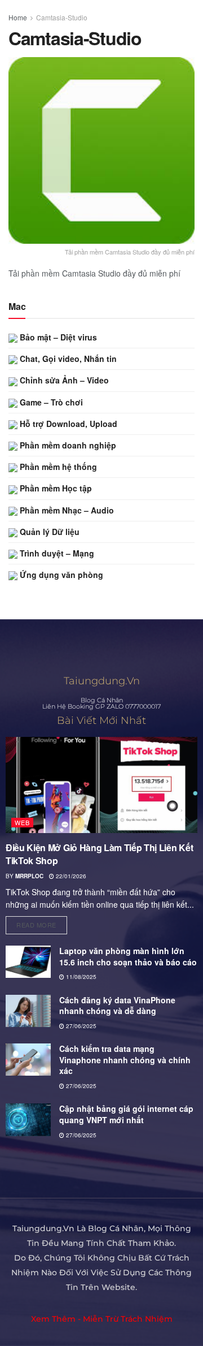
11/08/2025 (80, 977)
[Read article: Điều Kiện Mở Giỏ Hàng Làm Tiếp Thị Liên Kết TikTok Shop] (101, 785)
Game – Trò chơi (50, 402)
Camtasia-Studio (61, 17)
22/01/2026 (70, 876)
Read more (41, 922)
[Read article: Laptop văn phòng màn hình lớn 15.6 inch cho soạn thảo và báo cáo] (28, 962)
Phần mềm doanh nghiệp (66, 445)
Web (22, 822)
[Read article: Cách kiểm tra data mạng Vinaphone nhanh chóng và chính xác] (28, 1059)
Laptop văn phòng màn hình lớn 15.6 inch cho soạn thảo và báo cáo (128, 956)
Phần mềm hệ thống (57, 466)
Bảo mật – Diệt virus (57, 337)
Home (17, 17)
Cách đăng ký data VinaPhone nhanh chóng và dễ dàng (117, 1005)
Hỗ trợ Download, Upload (67, 423)
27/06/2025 (80, 1026)
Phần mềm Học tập (54, 488)
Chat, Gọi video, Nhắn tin (67, 358)
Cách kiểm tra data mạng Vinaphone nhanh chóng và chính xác (125, 1059)
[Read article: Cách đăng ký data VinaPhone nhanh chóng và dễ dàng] (28, 1011)
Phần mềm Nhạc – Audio (65, 510)
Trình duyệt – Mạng (55, 553)
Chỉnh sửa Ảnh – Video (63, 380)
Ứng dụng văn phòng (60, 574)
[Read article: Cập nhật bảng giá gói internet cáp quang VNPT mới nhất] (28, 1119)
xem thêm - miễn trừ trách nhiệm (102, 1319)
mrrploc (29, 876)
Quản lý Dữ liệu (48, 531)
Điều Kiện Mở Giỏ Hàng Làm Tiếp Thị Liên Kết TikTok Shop (99, 853)
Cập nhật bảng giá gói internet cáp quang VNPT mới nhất (126, 1114)
